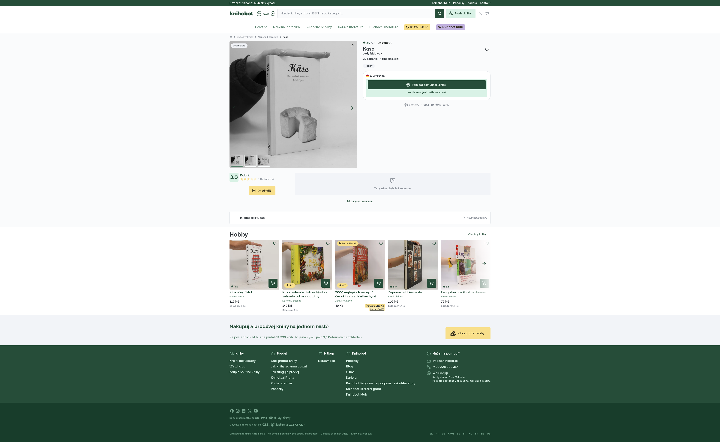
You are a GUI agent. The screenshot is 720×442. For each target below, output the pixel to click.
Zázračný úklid (241, 292)
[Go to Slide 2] (250, 161)
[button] (293, 104)
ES (458, 433)
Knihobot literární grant (363, 389)
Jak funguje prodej (285, 372)
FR (476, 433)
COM (451, 433)
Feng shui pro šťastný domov (463, 292)
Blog (349, 366)
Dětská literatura (351, 27)
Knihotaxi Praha (282, 377)
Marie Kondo (237, 296)
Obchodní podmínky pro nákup (247, 433)
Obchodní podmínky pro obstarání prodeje (293, 433)
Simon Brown (448, 296)
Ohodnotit (385, 42)
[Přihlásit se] (480, 13)
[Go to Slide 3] (264, 161)
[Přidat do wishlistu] (487, 49)
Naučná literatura (286, 27)
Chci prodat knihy (284, 361)
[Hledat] (439, 13)
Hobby (239, 234)
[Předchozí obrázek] (234, 108)
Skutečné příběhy (319, 27)
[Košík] (487, 13)
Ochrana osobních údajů (334, 433)
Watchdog (237, 366)
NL (470, 433)
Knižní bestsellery (243, 361)
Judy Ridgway (372, 53)
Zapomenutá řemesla (405, 292)
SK (431, 433)
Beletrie (261, 27)
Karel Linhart (395, 296)
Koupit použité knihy (245, 372)
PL (488, 433)
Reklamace (326, 361)
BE (482, 433)
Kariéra (351, 377)
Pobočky (277, 389)
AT (437, 433)
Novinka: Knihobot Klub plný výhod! (253, 2)
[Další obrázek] (352, 108)
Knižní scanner (281, 383)
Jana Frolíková (343, 300)
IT (464, 433)
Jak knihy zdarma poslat (289, 366)
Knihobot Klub (356, 394)
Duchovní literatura (383, 27)
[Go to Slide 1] (237, 161)
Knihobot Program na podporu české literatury (380, 383)
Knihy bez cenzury (361, 433)
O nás (350, 372)
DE (443, 433)
